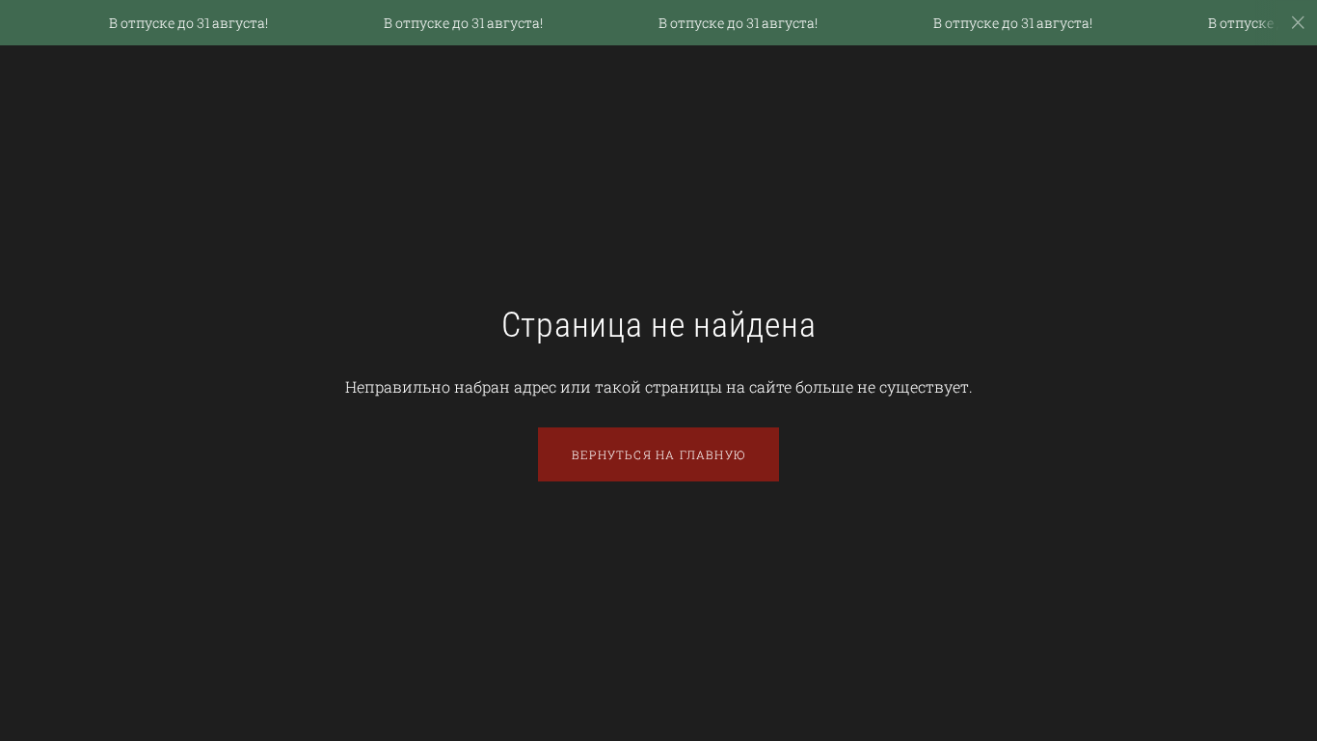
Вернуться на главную (658, 454)
